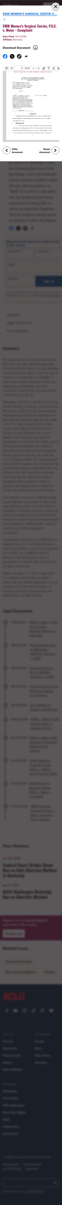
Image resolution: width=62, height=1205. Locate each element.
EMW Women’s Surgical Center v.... (30, 13)
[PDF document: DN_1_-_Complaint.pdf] (31, 103)
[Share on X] (12, 57)
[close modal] (55, 6)
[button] (19, 57)
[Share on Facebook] (5, 57)
